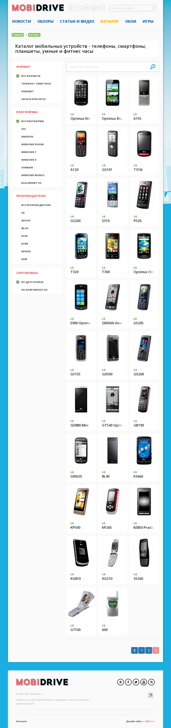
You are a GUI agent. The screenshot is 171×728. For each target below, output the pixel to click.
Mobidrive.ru (38, 8)
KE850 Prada (143, 527)
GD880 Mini (79, 425)
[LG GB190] (144, 399)
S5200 (138, 578)
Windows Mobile (32, 175)
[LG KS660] (144, 450)
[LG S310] (113, 194)
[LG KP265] (112, 501)
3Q (23, 212)
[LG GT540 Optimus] (112, 399)
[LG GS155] (81, 348)
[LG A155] (144, 92)
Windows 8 (28, 159)
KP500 (75, 527)
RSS (101, 8)
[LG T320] (81, 246)
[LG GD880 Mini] (81, 399)
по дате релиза (32, 282)
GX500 (107, 374)
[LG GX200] (144, 348)
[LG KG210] (113, 552)
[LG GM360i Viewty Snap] (113, 297)
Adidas (26, 251)
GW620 (76, 476)
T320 (74, 272)
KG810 (75, 578)
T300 (106, 272)
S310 (105, 220)
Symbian (27, 167)
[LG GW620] (81, 450)
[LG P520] (144, 194)
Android (27, 136)
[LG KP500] (81, 501)
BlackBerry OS (31, 182)
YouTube (94, 8)
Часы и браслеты (33, 99)
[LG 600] (112, 603)
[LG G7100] (81, 603)
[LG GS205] (144, 297)
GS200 (75, 220)
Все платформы (32, 121)
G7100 (75, 629)
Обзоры (45, 21)
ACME (24, 243)
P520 (137, 220)
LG (72, 114)
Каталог (110, 21)
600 (105, 629)
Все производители (36, 205)
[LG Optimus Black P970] (112, 92)
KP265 (107, 527)
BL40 (105, 476)
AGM (24, 259)
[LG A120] (81, 143)
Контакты (21, 721)
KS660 (138, 476)
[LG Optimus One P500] (144, 246)
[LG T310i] (144, 143)
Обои (130, 21)
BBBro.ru (150, 721)
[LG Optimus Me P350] (81, 92)
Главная (18, 35)
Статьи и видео (77, 21)
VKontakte (71, 8)
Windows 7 (28, 152)
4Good (25, 220)
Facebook (78, 8)
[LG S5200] (144, 552)
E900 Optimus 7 (82, 323)
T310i (138, 169)
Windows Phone (32, 144)
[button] (153, 8)
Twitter (86, 8)
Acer (24, 235)
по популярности (34, 289)
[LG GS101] (112, 143)
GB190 (139, 425)
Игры (148, 21)
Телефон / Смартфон (36, 83)
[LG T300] (112, 246)
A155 (137, 118)
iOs (23, 128)
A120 (74, 169)
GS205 (138, 323)
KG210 (107, 578)
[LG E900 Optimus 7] (81, 297)
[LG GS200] (81, 194)
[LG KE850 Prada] (144, 501)
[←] (134, 650)
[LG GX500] (112, 348)
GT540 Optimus (114, 425)
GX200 (139, 374)
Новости (21, 21)
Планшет (27, 91)
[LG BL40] (112, 450)
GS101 (107, 169)
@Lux (24, 228)
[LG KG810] (81, 552)
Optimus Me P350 (84, 118)
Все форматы (30, 75)
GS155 (75, 374)
